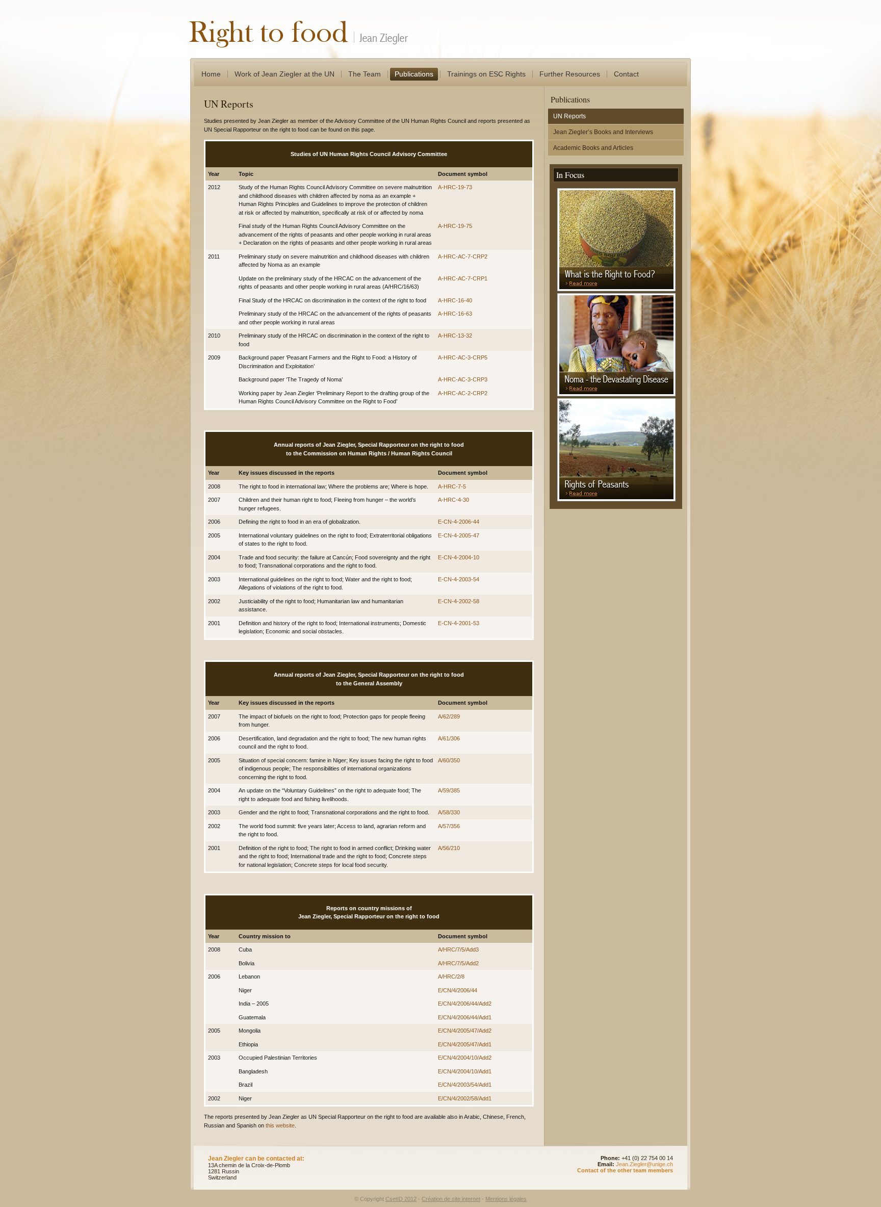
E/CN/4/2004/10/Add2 (464, 1058)
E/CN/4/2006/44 (457, 990)
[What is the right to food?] (616, 289)
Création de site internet (451, 1199)
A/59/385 (449, 790)
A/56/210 (449, 848)
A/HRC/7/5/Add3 (458, 949)
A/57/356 (449, 826)
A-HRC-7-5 (452, 486)
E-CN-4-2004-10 (458, 557)
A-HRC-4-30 (453, 500)
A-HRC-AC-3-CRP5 (462, 357)
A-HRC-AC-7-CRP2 (462, 256)
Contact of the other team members (625, 1170)
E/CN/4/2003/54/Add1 (464, 1085)
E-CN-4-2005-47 (458, 535)
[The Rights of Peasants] (616, 499)
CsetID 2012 (401, 1199)
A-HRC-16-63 (455, 314)
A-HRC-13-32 (455, 335)
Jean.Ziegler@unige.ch (644, 1164)
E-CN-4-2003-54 (458, 579)
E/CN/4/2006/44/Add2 (464, 1003)
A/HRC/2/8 (451, 976)
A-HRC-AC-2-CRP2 (462, 393)
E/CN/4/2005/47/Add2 (464, 1031)
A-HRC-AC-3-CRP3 (462, 379)
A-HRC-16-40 (455, 300)
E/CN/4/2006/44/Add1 (464, 1017)
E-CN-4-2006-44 (458, 522)
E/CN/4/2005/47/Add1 (464, 1044)
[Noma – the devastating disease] (616, 394)
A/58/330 (449, 812)
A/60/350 (449, 760)
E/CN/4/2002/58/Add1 (464, 1098)
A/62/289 (449, 716)
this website (280, 1125)
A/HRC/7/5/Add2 (458, 963)
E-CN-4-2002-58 (458, 601)
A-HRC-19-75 (455, 226)
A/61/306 (449, 738)
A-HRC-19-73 (455, 187)
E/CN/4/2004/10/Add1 (464, 1071)
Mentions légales (506, 1199)
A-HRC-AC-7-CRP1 (462, 278)
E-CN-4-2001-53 (458, 623)
